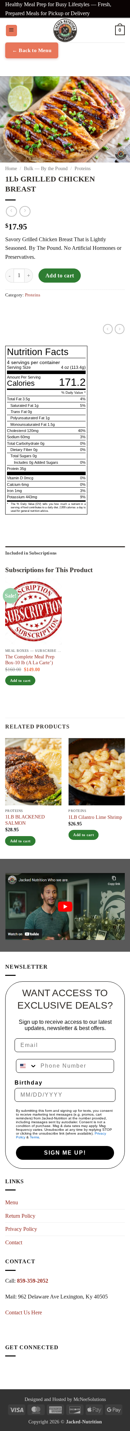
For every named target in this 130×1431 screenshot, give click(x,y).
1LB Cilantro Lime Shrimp (95, 817)
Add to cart (59, 275)
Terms (34, 1137)
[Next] (124, 792)
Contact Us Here (23, 1312)
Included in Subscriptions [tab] (31, 553)
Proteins (82, 168)
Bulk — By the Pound (46, 168)
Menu (11, 1202)
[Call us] (11, 1372)
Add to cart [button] (20, 680)
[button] (11, 30)
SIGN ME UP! (65, 1153)
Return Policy (20, 1216)
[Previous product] (24, 211)
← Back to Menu (31, 50)
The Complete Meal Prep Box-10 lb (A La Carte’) (29, 660)
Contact (13, 1242)
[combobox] (26, 1065)
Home (11, 168)
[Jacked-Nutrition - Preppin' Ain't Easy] (65, 30)
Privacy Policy (21, 1229)
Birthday (29, 1083)
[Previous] (5, 792)
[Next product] (11, 211)
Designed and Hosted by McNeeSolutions (65, 1399)
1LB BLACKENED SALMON (25, 820)
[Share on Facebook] (11, 315)
